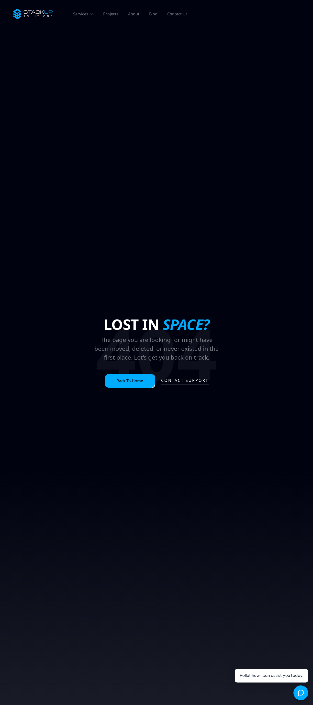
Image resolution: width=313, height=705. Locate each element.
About (133, 14)
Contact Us (177, 14)
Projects (110, 14)
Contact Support (185, 380)
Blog (153, 14)
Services (80, 14)
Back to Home (130, 381)
